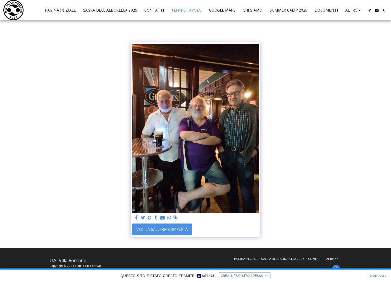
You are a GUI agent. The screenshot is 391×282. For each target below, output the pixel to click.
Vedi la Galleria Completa (162, 229)
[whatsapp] (169, 217)
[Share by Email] (162, 217)
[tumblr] (156, 217)
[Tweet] (143, 217)
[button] (369, 10)
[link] (175, 217)
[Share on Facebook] (136, 217)
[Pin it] (149, 217)
